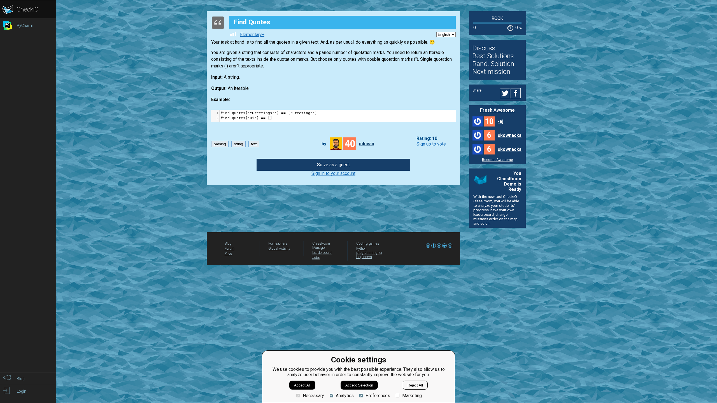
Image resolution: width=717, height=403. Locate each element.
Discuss (483, 48)
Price (228, 253)
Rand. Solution (493, 64)
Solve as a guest (333, 164)
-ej (500, 121)
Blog (228, 243)
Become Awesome (497, 160)
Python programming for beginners (369, 252)
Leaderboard (322, 252)
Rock (497, 18)
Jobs (316, 258)
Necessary (313, 395)
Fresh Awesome (497, 110)
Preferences (378, 395)
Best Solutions (493, 56)
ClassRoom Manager (321, 245)
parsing (220, 144)
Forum (229, 248)
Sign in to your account (333, 173)
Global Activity (279, 248)
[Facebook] (516, 93)
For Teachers (277, 243)
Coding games (367, 243)
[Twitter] (505, 93)
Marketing (412, 395)
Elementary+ (252, 34)
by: (324, 143)
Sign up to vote (431, 144)
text (254, 144)
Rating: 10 (426, 138)
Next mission (491, 72)
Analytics (345, 395)
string (238, 144)
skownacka (510, 135)
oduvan (366, 143)
